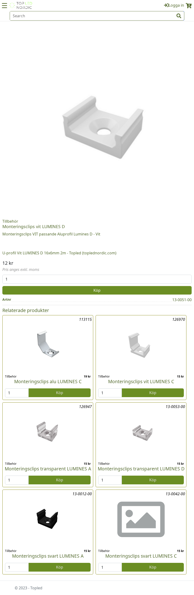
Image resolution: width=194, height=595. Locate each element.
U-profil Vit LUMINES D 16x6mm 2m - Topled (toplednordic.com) (59, 253)
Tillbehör (10, 221)
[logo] (20, 5)
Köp (97, 290)
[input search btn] (179, 15)
